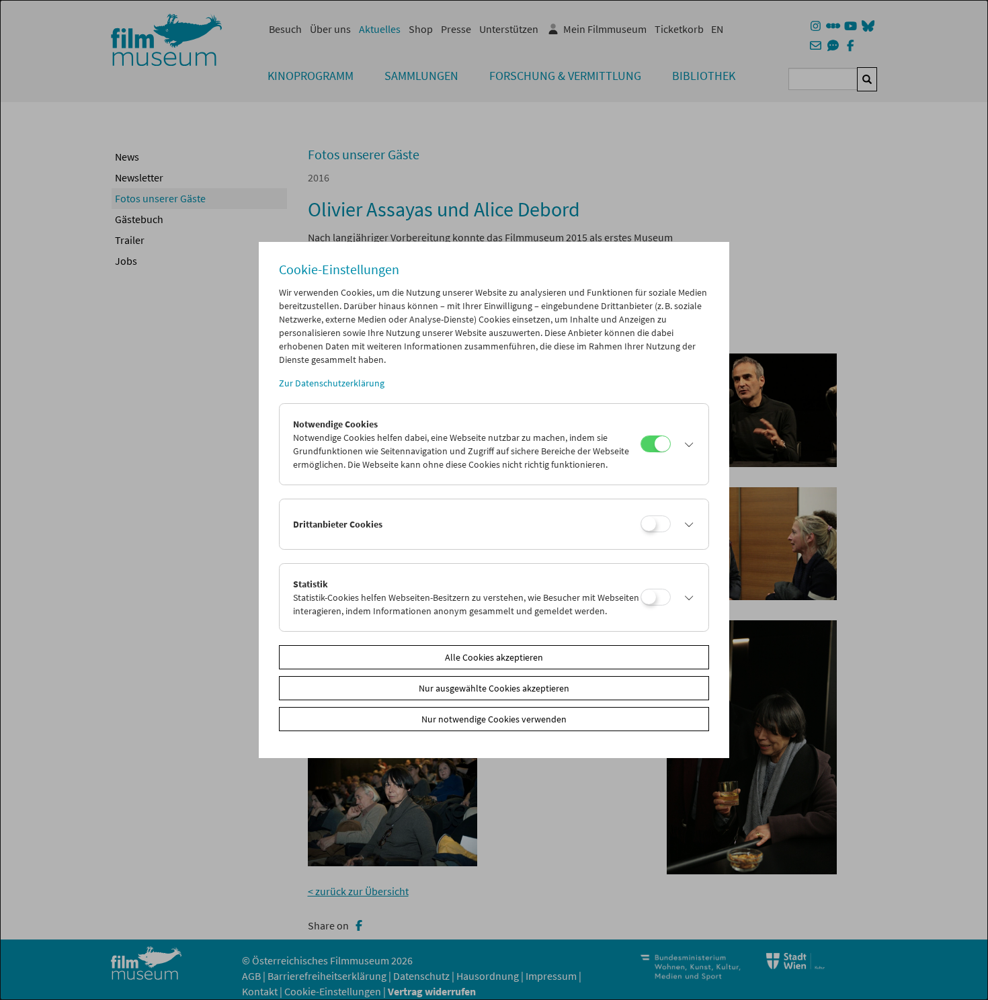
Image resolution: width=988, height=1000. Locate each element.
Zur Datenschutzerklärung (331, 383)
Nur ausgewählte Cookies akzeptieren (494, 688)
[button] (686, 444)
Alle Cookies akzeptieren (494, 657)
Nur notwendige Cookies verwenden (494, 719)
